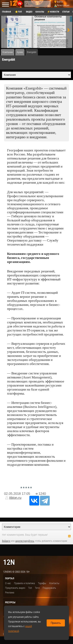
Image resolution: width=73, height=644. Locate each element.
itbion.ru (15, 498)
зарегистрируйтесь (24, 541)
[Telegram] (45, 500)
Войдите (6, 541)
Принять (56, 622)
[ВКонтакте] (34, 500)
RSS (69, 536)
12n (9, 562)
